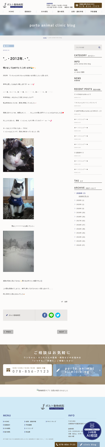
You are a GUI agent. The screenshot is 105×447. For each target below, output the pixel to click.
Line (51, 315)
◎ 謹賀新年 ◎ (79, 152)
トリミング (29, 428)
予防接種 (29, 425)
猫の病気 (7, 432)
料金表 (28, 432)
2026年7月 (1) (84, 196)
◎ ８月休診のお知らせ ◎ (82, 94)
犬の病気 (7, 428)
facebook (44, 315)
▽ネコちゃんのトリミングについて (85, 102)
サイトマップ (51, 421)
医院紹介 (7, 425)
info (7, 46)
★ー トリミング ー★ (81, 119)
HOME (45, 37)
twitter (57, 315)
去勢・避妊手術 (31, 421)
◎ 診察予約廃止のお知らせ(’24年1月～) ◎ (88, 111)
